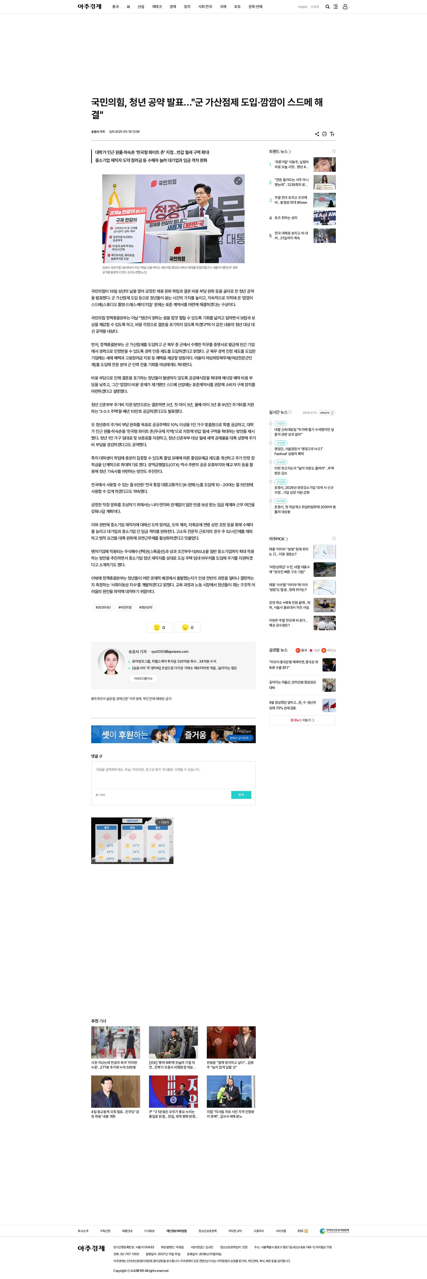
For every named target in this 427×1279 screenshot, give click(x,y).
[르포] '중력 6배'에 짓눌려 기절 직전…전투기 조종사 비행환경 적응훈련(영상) (172, 1065)
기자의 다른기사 (143, 678)
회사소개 (83, 1231)
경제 (173, 6)
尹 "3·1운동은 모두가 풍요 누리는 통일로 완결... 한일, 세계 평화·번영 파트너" (172, 1114)
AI (128, 6)
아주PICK (276, 538)
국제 (223, 6)
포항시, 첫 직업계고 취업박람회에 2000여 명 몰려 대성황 (305, 509)
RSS (300, 1231)
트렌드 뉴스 (278, 151)
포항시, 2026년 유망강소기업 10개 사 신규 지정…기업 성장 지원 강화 (303, 490)
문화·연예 (255, 6)
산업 (141, 6)
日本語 (315, 6)
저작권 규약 (235, 1231)
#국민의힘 (125, 607)
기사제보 (149, 1231)
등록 (241, 795)
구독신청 (105, 1231)
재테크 (157, 6)
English (302, 6)
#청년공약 (145, 607)
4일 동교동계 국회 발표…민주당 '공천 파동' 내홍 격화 (115, 1114)
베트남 (331, 650)
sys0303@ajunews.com (170, 652)
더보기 (290, 721)
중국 (115, 6)
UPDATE (325, 413)
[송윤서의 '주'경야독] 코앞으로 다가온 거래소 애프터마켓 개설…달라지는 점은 (184, 668)
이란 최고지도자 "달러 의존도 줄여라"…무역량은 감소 (304, 470)
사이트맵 (281, 1231)
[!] (334, 151)
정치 (187, 6)
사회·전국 (205, 6)
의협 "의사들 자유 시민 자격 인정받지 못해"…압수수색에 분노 (230, 1114)
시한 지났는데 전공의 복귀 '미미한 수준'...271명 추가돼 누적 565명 (114, 1065)
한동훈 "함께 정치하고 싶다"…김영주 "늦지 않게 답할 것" (230, 1065)
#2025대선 (103, 607)
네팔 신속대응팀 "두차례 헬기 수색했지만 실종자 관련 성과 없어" (304, 432)
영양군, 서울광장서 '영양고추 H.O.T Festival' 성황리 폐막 (298, 451)
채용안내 (127, 1231)
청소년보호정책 (208, 1231)
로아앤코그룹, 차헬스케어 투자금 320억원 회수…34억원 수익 (174, 661)
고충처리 (259, 1231)
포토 (237, 6)
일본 (317, 650)
